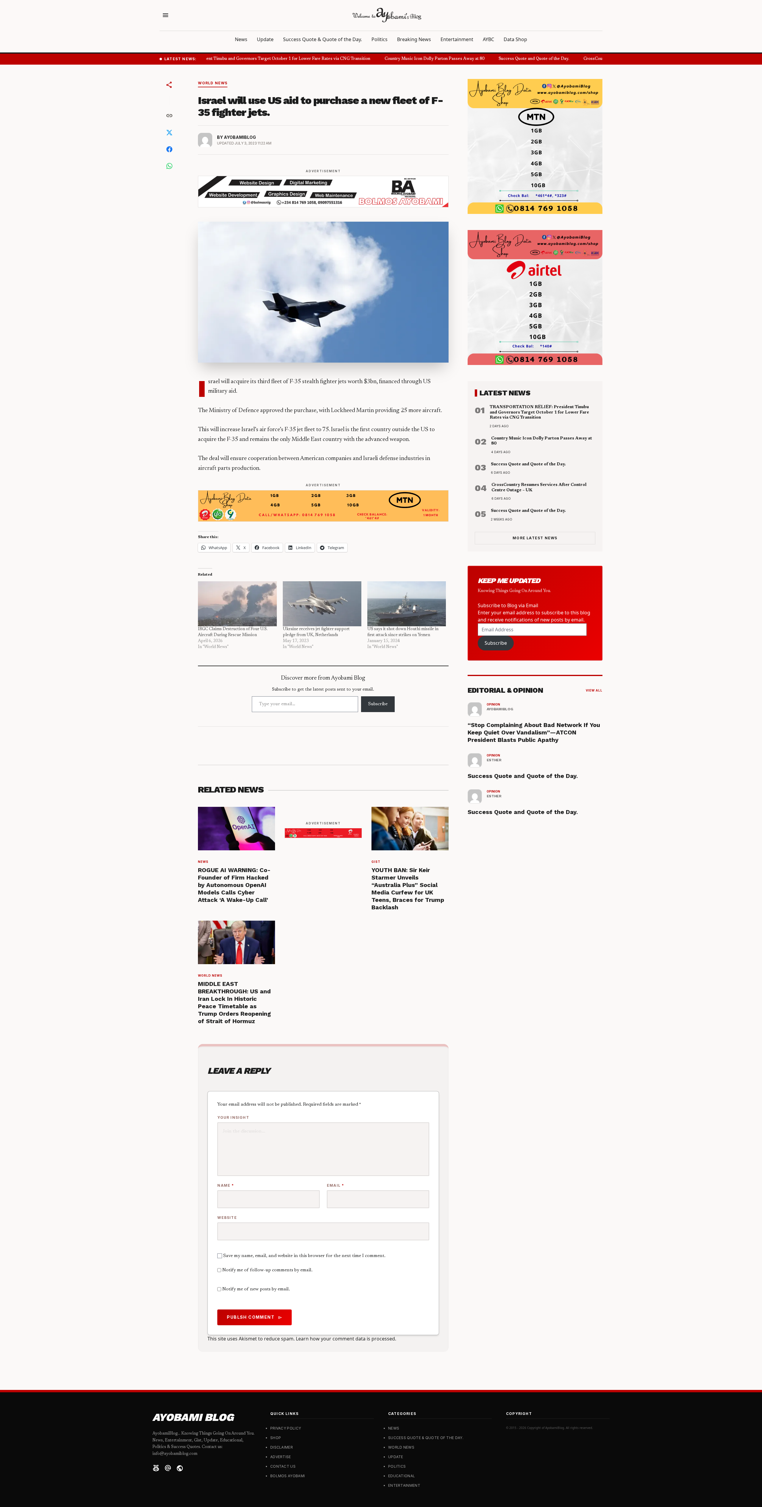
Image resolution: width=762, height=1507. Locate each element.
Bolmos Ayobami (287, 1476)
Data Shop (515, 39)
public (179, 1468)
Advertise (280, 1457)
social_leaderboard (156, 1468)
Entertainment (457, 39)
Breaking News (414, 39)
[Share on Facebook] (169, 149)
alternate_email (167, 1468)
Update (265, 39)
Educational (401, 1476)
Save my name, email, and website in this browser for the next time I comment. (304, 1255)
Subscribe (378, 704)
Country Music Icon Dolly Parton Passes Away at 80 (421, 59)
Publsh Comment (254, 1317)
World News (212, 83)
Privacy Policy (285, 1428)
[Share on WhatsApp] (169, 166)
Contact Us (283, 1466)
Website (227, 1217)
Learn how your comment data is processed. (346, 1338)
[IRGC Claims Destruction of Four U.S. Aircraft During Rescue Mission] (237, 603)
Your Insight (233, 1117)
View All (594, 690)
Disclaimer (281, 1447)
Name (225, 1185)
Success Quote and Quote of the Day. (520, 59)
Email (335, 1185)
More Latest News (535, 538)
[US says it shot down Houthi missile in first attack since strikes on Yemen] (406, 603)
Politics (379, 39)
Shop (275, 1437)
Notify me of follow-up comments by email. (267, 1270)
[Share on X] (169, 133)
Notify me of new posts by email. (256, 1289)
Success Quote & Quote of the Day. (322, 39)
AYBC (488, 39)
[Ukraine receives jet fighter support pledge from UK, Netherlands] (322, 603)
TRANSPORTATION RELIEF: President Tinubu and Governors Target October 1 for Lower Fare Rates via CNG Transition (238, 59)
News (241, 39)
